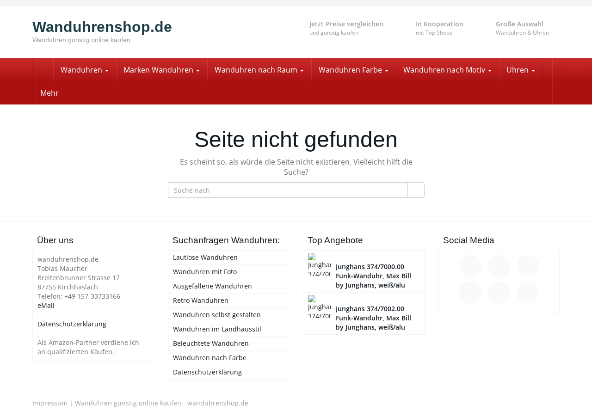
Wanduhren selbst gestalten (217, 314)
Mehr (49, 93)
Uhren (518, 70)
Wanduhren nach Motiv (445, 70)
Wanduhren (82, 70)
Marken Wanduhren (159, 70)
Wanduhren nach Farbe (210, 357)
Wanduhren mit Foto (205, 271)
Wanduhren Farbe (351, 70)
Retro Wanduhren (200, 300)
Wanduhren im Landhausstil (217, 329)
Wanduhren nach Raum (257, 70)
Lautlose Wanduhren (205, 257)
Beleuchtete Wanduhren (211, 343)
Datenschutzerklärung (71, 323)
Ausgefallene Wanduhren (212, 286)
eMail (46, 305)
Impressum (50, 403)
